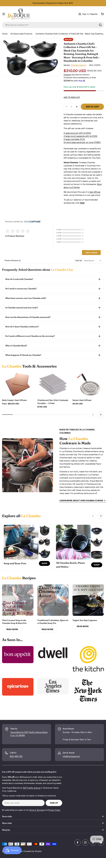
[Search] (100, 25)
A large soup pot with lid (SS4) (77, 133)
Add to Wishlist (72, 97)
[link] (44, 530)
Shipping (67, 74)
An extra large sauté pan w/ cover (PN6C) (82, 142)
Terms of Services (36, 810)
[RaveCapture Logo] (32, 222)
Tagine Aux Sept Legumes (85, 620)
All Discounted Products (21, 33)
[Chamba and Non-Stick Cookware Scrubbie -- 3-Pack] (53, 384)
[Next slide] (101, 414)
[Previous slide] (93, 414)
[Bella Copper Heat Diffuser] (17, 384)
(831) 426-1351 (16, 756)
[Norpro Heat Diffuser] (88, 384)
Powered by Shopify (33, 851)
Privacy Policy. (54, 810)
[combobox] (53, 25)
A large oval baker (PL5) (74, 139)
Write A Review (91, 253)
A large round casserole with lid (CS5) (80, 136)
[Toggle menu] (3, 14)
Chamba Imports (78, 65)
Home (4, 33)
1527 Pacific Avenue (31, 788)
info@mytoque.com (71, 756)
